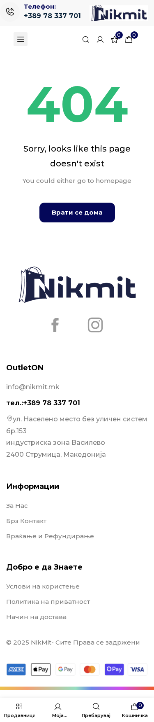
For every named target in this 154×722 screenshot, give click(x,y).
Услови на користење (43, 586)
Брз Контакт (26, 521)
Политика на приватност (48, 601)
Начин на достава (36, 617)
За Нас (17, 505)
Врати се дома (77, 212)
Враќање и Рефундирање (50, 536)
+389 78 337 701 (52, 16)
